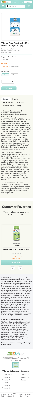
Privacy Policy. (3, 395)
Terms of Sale (15, 395)
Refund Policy (21, 395)
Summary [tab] (6, 99)
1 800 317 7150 (18, 2)
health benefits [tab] (8, 102)
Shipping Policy (28, 395)
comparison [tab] (20, 102)
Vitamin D (6, 385)
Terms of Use (9, 395)
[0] (28, 6)
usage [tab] (19, 106)
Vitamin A (6, 377)
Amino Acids (7, 374)
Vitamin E (6, 388)
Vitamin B (6, 380)
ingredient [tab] (15, 99)
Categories (25, 377)
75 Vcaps (14, 75)
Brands (23, 380)
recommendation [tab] (8, 106)
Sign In (28, 2)
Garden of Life (10, 49)
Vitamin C (6, 383)
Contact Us (25, 374)
